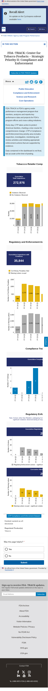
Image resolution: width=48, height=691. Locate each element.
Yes (10, 549)
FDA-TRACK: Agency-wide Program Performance (21, 36)
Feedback (46, 341)
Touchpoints (8, 570)
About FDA (24, 611)
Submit (24, 562)
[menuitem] (23, 521)
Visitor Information (24, 622)
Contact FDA (24, 666)
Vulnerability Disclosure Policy (23, 637)
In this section (10, 44)
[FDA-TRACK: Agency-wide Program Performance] (31, 83)
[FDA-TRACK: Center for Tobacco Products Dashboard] (27, 83)
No (10, 556)
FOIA (24, 643)
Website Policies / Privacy (24, 627)
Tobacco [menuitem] (8, 531)
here (19, 19)
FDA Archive (24, 606)
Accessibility (24, 616)
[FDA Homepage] (4, 29)
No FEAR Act (24, 632)
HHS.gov (24, 648)
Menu (8, 81)
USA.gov (24, 653)
